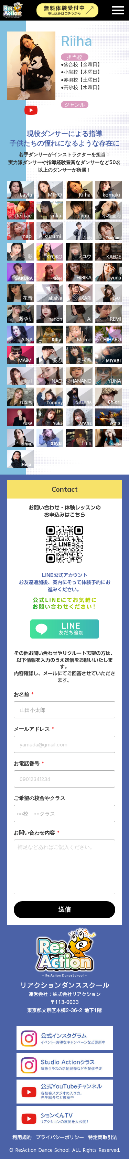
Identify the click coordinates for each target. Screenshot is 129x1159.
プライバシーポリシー (60, 1137)
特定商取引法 (102, 1137)
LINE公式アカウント (64, 575)
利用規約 (22, 1137)
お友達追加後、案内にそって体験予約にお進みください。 (64, 586)
